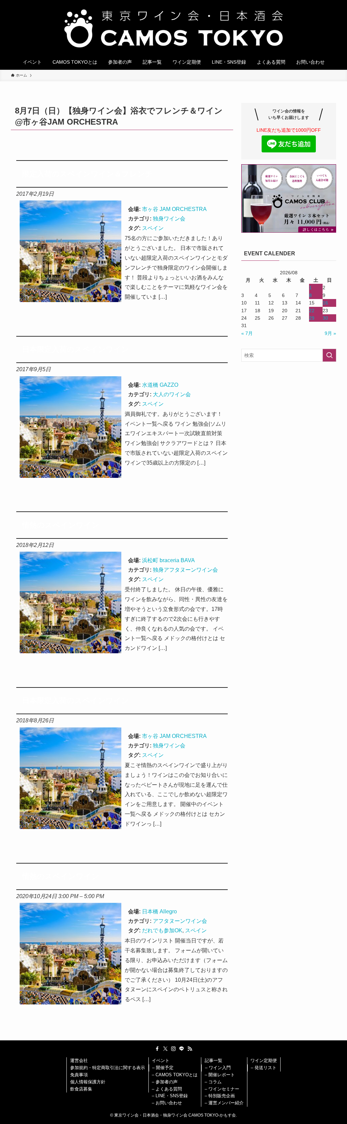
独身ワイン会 (169, 218)
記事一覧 (213, 1060)
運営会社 (79, 1060)
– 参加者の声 (165, 1081)
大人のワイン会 (172, 394)
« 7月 (247, 333)
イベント (160, 1060)
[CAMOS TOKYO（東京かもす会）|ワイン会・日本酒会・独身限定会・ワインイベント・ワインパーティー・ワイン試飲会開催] (173, 28)
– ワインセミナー (222, 1088)
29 (311, 318)
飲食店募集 (81, 1088)
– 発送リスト (264, 1067)
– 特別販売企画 (220, 1095)
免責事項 (79, 1074)
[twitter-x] (165, 1049)
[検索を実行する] (329, 355)
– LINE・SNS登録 (170, 1095)
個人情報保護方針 (87, 1081)
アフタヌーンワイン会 (180, 921)
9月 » (330, 333)
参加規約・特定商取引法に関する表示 (107, 1067)
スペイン (153, 228)
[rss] (190, 1049)
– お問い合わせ (167, 1102)
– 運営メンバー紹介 (224, 1102)
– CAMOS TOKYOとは (175, 1074)
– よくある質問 (167, 1088)
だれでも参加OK (162, 930)
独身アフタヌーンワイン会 (185, 570)
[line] (182, 1049)
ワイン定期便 (263, 1060)
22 (311, 310)
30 (325, 318)
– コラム (213, 1081)
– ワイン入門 (218, 1067)
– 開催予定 (163, 1067)
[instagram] (173, 1049)
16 (325, 302)
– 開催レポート (220, 1074)
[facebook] (157, 1049)
